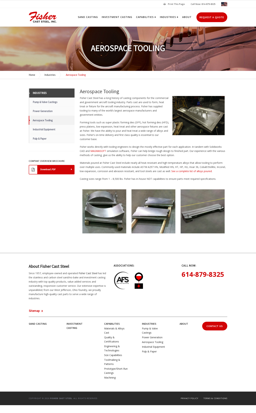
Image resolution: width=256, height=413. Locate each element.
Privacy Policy (189, 398)
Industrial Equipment (44, 129)
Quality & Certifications (111, 339)
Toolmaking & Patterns (112, 362)
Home (32, 74)
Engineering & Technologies (112, 348)
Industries (168, 17)
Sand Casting (88, 17)
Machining (110, 377)
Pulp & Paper (39, 138)
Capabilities (145, 17)
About (187, 17)
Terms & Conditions (215, 398)
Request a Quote (212, 17)
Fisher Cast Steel (88, 273)
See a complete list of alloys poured (191, 171)
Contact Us (215, 326)
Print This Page (176, 4)
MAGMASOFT (98, 151)
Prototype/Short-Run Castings (116, 371)
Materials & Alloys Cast (114, 330)
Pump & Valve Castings (45, 102)
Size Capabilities (113, 355)
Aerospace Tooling (43, 120)
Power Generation (43, 111)
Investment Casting (117, 17)
